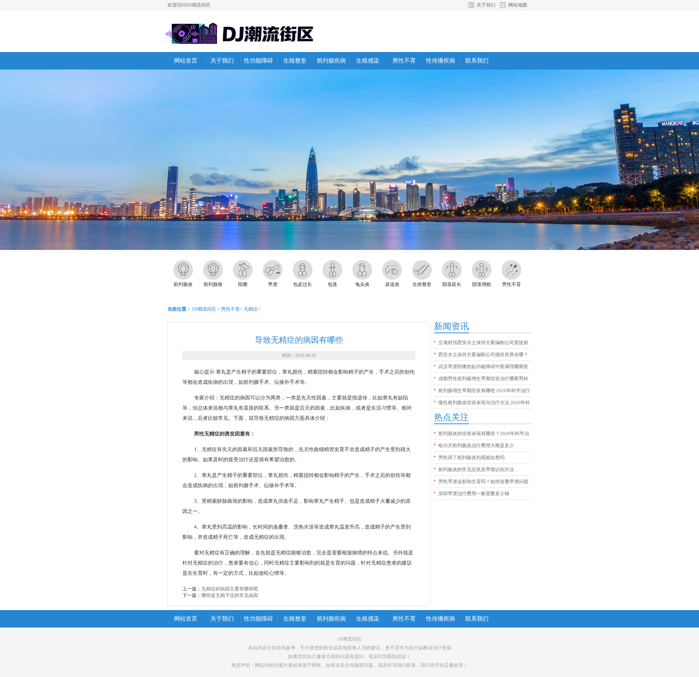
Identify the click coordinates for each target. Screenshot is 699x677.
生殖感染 (367, 60)
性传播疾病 (440, 60)
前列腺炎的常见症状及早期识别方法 (476, 469)
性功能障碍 (258, 60)
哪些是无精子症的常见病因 (229, 595)
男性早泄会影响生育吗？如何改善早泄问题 (483, 481)
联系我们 (477, 60)
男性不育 (404, 60)
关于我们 (486, 5)
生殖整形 (295, 60)
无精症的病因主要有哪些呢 (229, 589)
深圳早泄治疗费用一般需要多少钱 (473, 493)
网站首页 (185, 60)
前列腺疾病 (331, 60)
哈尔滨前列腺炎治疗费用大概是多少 (476, 445)
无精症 (251, 309)
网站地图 (517, 5)
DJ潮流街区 (204, 309)
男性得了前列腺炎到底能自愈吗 (471, 457)
